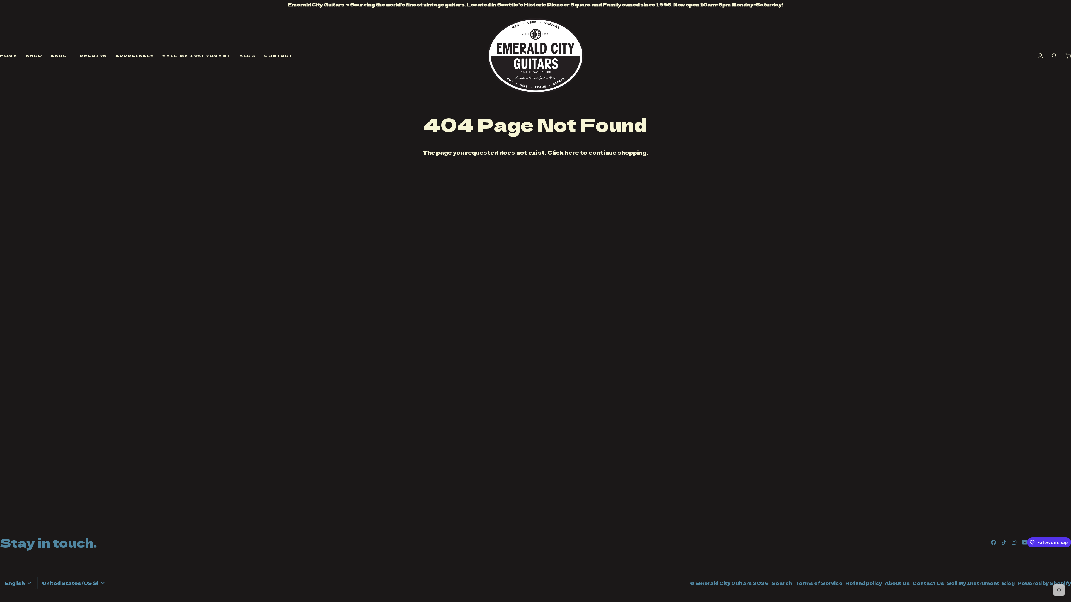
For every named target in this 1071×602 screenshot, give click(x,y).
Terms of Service (819, 583)
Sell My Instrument (973, 583)
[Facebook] (993, 542)
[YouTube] (1024, 542)
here (572, 152)
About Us (897, 583)
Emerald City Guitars (723, 583)
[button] (34, 56)
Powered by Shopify (1044, 583)
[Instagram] (1014, 542)
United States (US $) (70, 583)
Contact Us (928, 583)
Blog (1008, 583)
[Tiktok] (1004, 542)
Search (781, 583)
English (15, 583)
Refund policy (863, 583)
